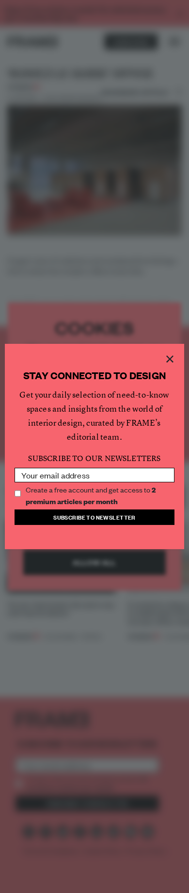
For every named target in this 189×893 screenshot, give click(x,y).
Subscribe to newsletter (94, 517)
